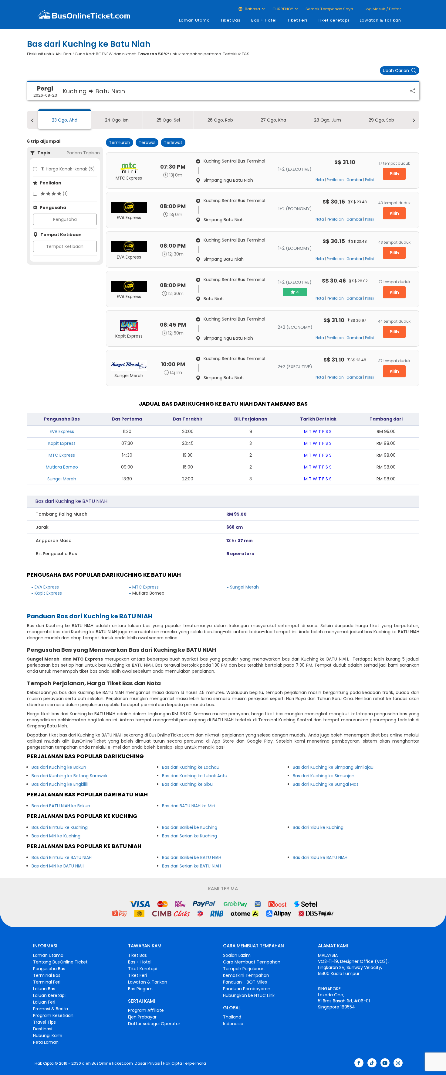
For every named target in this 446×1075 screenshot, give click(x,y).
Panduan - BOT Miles (245, 982)
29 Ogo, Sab (381, 120)
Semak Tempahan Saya (329, 9)
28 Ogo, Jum (327, 120)
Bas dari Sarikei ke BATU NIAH (191, 857)
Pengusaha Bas (49, 969)
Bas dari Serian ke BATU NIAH (191, 866)
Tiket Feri (297, 20)
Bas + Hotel (264, 20)
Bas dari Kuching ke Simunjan (323, 776)
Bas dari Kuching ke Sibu (187, 784)
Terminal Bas (46, 975)
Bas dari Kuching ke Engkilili (60, 784)
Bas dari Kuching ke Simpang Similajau (333, 767)
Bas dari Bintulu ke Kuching (60, 827)
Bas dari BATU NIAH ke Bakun (61, 806)
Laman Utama (194, 20)
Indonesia (233, 1024)
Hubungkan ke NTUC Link (249, 995)
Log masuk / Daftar (382, 9)
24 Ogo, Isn (117, 120)
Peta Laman (46, 1042)
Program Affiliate (146, 1010)
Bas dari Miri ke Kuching (56, 836)
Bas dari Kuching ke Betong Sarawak (69, 776)
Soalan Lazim (237, 955)
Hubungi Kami (47, 1035)
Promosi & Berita (50, 1009)
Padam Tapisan (83, 153)
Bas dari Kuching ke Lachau (190, 767)
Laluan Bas (44, 989)
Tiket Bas (231, 20)
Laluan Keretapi (49, 995)
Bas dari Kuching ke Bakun (59, 767)
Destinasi (42, 1029)
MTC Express (62, 455)
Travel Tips (44, 1022)
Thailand (232, 1017)
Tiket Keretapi (333, 20)
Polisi (369, 179)
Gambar (354, 179)
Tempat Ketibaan (64, 246)
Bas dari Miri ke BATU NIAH (58, 866)
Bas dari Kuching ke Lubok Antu (194, 776)
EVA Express (62, 431)
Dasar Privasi (147, 1063)
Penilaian (335, 179)
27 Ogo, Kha (273, 120)
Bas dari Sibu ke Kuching (318, 827)
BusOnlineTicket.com (112, 1063)
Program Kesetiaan (53, 1015)
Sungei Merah (61, 479)
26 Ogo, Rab (220, 120)
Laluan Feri (44, 1002)
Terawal (147, 142)
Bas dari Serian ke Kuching (189, 836)
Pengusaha (65, 219)
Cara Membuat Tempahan (251, 962)
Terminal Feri (46, 982)
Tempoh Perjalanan (244, 969)
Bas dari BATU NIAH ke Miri (188, 806)
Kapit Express (62, 443)
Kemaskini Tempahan (246, 975)
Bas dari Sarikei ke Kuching (189, 827)
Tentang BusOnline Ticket (60, 962)
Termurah (119, 142)
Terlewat (173, 142)
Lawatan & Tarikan (380, 20)
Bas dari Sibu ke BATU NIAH (320, 857)
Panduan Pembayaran (246, 989)
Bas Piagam (140, 989)
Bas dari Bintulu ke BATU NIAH (62, 857)
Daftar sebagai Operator (154, 1024)
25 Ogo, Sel (168, 120)
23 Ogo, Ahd (64, 120)
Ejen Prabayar (142, 1017)
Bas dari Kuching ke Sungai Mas (326, 784)
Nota (320, 179)
